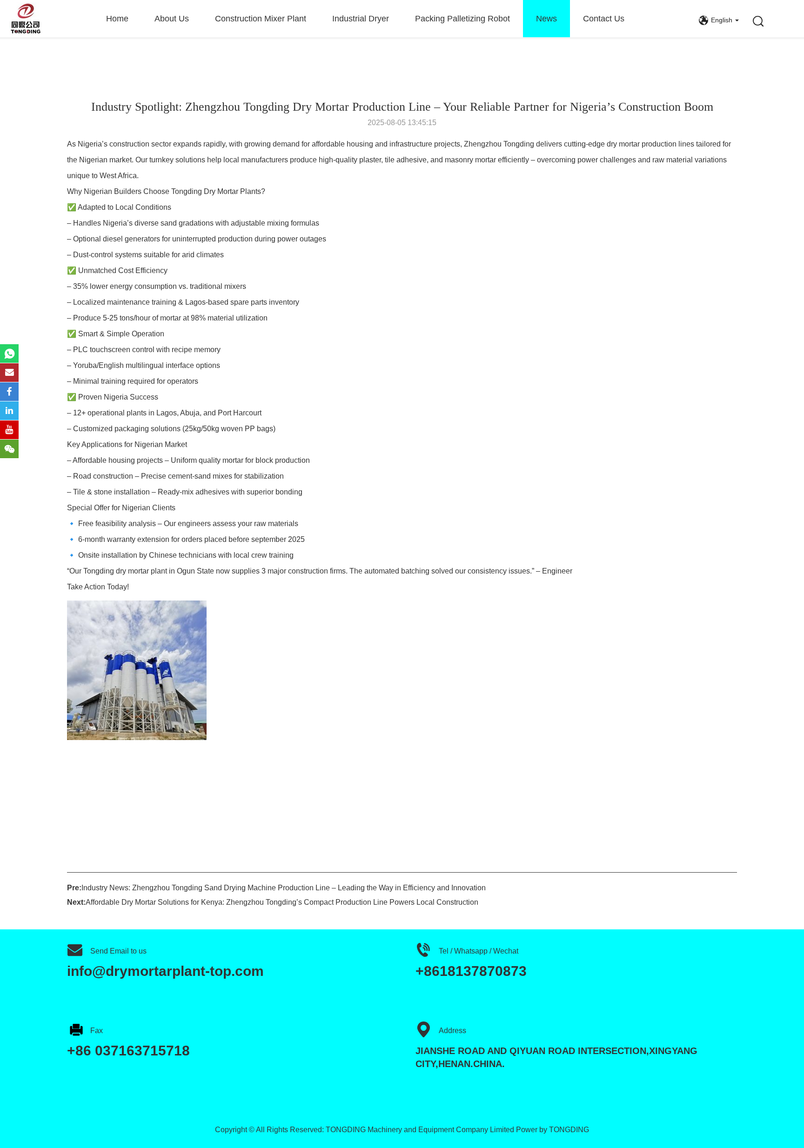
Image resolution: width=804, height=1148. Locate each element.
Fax (96, 1031)
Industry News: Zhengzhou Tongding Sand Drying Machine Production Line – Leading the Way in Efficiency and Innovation (283, 888)
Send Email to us (118, 951)
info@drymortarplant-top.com (165, 971)
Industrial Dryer (360, 18)
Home (117, 18)
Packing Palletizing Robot (462, 18)
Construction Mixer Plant (260, 18)
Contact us (603, 18)
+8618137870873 (471, 971)
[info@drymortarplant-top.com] (9, 372)
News (546, 18)
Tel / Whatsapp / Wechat (478, 951)
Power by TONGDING (552, 1130)
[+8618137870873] (9, 353)
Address (452, 1031)
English (721, 20)
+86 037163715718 (128, 1050)
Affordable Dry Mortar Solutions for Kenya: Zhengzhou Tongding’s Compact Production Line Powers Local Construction (282, 902)
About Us (171, 18)
